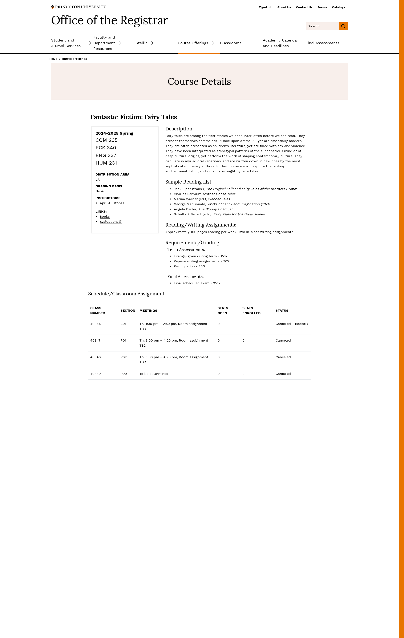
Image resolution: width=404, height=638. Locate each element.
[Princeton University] (78, 7)
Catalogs (338, 7)
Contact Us (304, 7)
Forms (322, 7)
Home (53, 59)
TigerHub (265, 7)
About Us (284, 7)
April (110, 203)
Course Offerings (74, 59)
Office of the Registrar (109, 20)
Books (105, 216)
